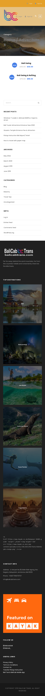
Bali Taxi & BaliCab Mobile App (14, 672)
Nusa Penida (22, 467)
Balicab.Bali (9, 646)
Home (9, 40)
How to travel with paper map (14, 141)
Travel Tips (8, 197)
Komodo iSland (22, 426)
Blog (5, 187)
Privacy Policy (8, 662)
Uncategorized (9, 202)
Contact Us (7, 667)
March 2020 (8, 161)
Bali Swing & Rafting (26, 75)
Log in (6, 217)
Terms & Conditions (10, 665)
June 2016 (7, 171)
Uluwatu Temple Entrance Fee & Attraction (19, 130)
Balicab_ (7, 648)
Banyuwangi (22, 345)
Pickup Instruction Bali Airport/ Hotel (17, 135)
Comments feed (10, 228)
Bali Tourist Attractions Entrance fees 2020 (19, 125)
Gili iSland (22, 385)
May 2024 (7, 156)
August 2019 (8, 166)
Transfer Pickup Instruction (13, 670)
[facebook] (3, 3)
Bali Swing (26, 63)
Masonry (7, 192)
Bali (22, 304)
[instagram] (7, 3)
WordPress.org (9, 233)
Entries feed (8, 222)
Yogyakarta (22, 508)
